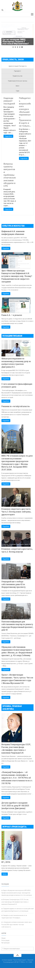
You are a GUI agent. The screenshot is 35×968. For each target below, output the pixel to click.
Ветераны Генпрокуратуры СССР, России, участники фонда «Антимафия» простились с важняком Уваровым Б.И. (15, 902)
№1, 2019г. (6, 862)
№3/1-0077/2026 (22, 238)
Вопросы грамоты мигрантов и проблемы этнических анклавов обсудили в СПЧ (10, 174)
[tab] (17, 66)
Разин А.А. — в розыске (11, 315)
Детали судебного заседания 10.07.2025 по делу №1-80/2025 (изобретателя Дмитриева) (15, 806)
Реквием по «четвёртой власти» (15, 406)
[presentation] (17, 66)
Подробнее (8, 136)
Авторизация (5, 943)
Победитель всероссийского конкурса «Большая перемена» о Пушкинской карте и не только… (25, 112)
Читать (5, 874)
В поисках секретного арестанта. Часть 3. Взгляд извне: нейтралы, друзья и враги (16, 512)
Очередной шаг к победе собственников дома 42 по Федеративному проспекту (13, 584)
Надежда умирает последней (9, 101)
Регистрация (5, 940)
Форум (3, 938)
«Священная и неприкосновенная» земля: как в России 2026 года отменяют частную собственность (16, 924)
